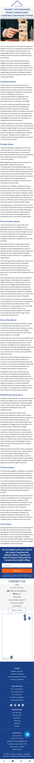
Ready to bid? (17, 610)
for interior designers (17, 697)
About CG (17, 720)
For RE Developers (17, 689)
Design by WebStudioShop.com (21, 756)
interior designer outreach (17, 677)
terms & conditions (17, 679)
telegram (18, 594)
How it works (17, 715)
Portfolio (17, 718)
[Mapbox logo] (6, 658)
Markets (17, 723)
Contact (17, 726)
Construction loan (17, 700)
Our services (17, 712)
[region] (17, 637)
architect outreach (17, 674)
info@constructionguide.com (18, 591)
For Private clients (17, 692)
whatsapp (17, 597)
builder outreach (17, 671)
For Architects (17, 694)
